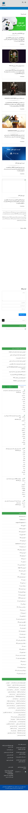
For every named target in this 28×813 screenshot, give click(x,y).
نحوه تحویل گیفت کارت (21, 721)
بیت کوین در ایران (10, 689)
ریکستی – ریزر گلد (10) (21, 607)
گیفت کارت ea (13, 731)
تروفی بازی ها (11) (21, 595)
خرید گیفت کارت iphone (21, 701)
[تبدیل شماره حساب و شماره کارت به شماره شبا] (23, 390)
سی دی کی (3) (22, 610)
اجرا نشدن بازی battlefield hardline (16, 131)
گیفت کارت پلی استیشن (21, 735)
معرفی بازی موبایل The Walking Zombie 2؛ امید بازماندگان (16, 368)
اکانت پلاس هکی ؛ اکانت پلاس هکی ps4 (13, 449)
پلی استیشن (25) (22, 589)
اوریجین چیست (22, 689)
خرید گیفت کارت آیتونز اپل (20, 705)
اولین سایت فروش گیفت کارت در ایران (8, 776)
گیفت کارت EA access (21, 733)
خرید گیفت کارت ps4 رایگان (20, 703)
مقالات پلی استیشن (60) (20, 643)
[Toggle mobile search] (22, 2)
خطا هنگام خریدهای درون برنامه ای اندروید (17, 372)
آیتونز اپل (7, 683)
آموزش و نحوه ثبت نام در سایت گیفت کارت (18, 683)
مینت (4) (23, 646)
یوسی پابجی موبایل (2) (21, 673)
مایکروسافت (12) (22, 631)
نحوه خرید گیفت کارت (12, 721)
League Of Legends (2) (20, 522)
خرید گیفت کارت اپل (11, 708)
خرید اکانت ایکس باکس (10, 696)
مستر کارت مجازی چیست (20, 358)
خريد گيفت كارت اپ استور (21, 694)
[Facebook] (19, 771)
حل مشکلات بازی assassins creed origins (14, 98)
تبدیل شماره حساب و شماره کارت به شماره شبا (12, 390)
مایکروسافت (13, 719)
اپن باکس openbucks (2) (20, 543)
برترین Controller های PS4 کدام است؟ (17, 375)
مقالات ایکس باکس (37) (20, 640)
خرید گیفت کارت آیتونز (10, 703)
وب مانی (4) (23, 664)
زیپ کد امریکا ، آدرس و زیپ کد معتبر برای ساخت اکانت (13, 502)
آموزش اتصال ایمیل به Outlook (19, 381)
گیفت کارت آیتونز (9, 760)
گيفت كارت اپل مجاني (21, 728)
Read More (22, 44)
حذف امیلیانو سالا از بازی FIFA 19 (16, 66)
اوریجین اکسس (22, 687)
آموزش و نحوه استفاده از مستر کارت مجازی (17, 361)
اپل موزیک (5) (22, 541)
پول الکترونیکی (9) (21, 592)
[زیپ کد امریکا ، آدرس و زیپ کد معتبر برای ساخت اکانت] (23, 501)
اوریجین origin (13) (21, 568)
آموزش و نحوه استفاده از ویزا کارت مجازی (17, 355)
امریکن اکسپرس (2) (21, 565)
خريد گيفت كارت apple (21, 692)
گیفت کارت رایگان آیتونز (12, 733)
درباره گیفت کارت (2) (21, 601)
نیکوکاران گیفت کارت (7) (20, 658)
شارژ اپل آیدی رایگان (21, 715)
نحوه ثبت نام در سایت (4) (20, 655)
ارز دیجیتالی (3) (22, 547)
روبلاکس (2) (23, 604)
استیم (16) (23, 559)
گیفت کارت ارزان (10, 755)
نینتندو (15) (22, 661)
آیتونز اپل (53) (22, 538)
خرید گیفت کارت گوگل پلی (7, 712)
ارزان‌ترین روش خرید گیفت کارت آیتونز (18, 685)
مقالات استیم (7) (22, 637)
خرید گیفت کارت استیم (11, 705)
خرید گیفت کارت (15, 699)
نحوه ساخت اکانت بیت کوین (20, 724)
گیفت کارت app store (21, 731)
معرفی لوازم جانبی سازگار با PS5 (19, 378)
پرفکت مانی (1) (22, 586)
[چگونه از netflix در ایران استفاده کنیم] (23, 479)
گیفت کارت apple (13, 728)
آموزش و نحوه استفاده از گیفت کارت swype (17, 352)
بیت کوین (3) (22, 583)
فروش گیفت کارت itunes (21, 719)
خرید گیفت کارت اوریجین (21, 708)
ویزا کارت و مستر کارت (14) (20, 670)
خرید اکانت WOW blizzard (20, 696)
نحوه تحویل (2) (22, 652)
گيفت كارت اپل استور (13, 726)
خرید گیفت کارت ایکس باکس (20, 710)
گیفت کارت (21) (22, 625)
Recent (14, 387)
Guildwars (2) (22, 519)
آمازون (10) (23, 525)
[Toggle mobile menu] (25, 2)
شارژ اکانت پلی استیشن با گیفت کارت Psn (18, 717)
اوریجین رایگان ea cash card (13, 687)
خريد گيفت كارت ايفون (12, 692)
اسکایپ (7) (23, 562)
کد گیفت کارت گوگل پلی (11, 724)
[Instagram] (16, 771)
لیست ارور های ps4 (19, 163)
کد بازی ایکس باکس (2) (20, 619)
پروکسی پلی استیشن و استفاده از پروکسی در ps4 (12, 417)
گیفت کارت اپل (10, 758)
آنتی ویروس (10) (22, 531)
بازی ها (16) (23, 574)
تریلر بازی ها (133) (21, 598)
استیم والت (9, 685)
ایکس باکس (17, 689)
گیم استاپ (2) (22, 628)
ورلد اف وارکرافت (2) (21, 667)
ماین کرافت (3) (22, 634)
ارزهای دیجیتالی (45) (21, 550)
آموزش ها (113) (22, 528)
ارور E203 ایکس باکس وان (18, 33)
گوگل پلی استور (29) (21, 622)
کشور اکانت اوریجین (22, 726)
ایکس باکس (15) (22, 571)
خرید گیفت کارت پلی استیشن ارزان (19, 712)
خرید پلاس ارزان (22, 699)
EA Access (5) (22, 516)
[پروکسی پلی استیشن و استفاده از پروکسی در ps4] (23, 416)
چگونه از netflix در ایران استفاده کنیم (14, 479)
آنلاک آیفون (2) (22, 534)
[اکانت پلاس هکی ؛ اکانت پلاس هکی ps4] (23, 449)
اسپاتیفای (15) (22, 556)
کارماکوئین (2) (22, 616)
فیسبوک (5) (23, 613)
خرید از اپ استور (12, 694)
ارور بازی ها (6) (22, 553)
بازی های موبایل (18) (21, 577)
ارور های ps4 (21, 195)
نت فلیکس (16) (22, 649)
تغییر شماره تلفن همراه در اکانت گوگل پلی (17, 364)
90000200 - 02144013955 (10, 773)
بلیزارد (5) (23, 580)
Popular (22, 387)
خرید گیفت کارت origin (11, 701)
